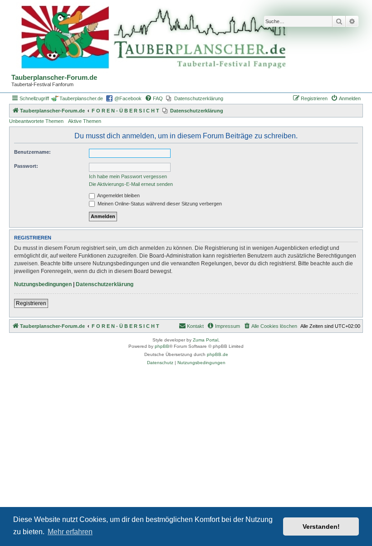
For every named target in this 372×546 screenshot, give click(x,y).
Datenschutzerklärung (104, 284)
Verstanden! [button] (321, 526)
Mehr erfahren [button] (70, 532)
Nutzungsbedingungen (43, 284)
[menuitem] (154, 98)
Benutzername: (32, 152)
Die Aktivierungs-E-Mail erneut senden (131, 184)
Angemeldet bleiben (118, 195)
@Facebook (128, 98)
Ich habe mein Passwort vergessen (128, 176)
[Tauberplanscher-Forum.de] (152, 37)
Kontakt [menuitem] (195, 326)
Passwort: (26, 166)
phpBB (162, 346)
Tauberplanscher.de (81, 98)
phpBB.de (217, 354)
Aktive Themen (84, 121)
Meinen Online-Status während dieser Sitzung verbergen (159, 203)
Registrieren (31, 303)
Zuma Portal (205, 339)
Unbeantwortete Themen (36, 121)
